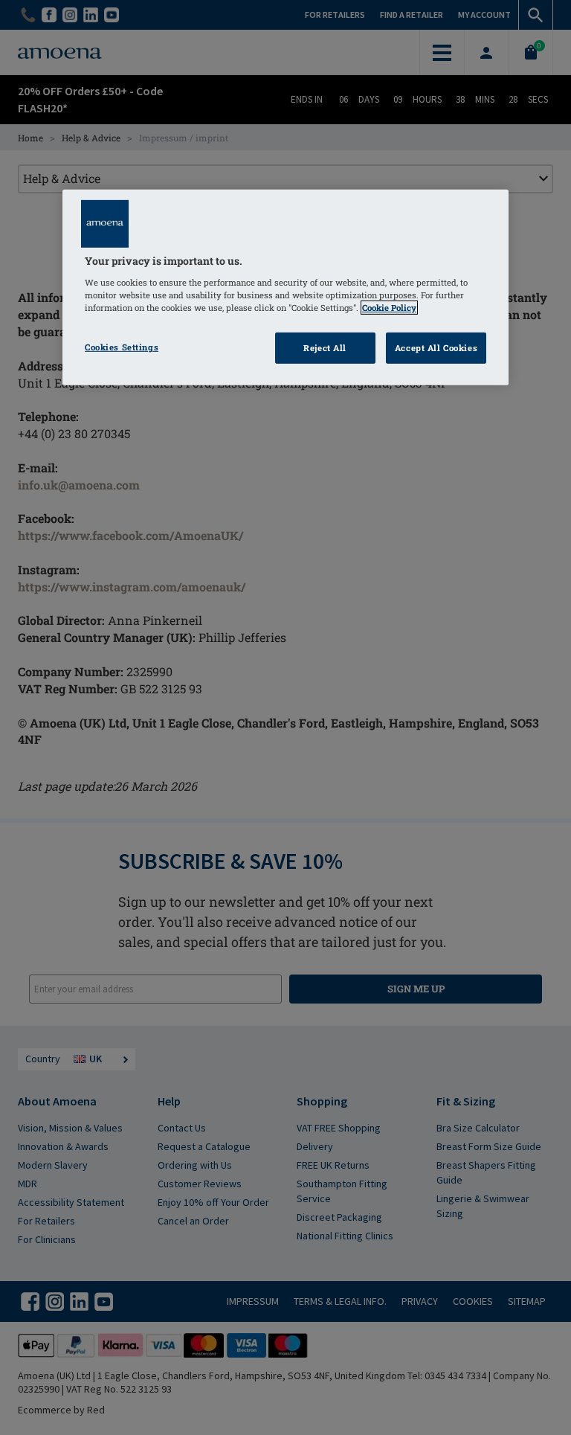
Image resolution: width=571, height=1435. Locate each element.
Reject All (324, 347)
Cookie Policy (389, 307)
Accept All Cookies (436, 347)
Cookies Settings (121, 347)
